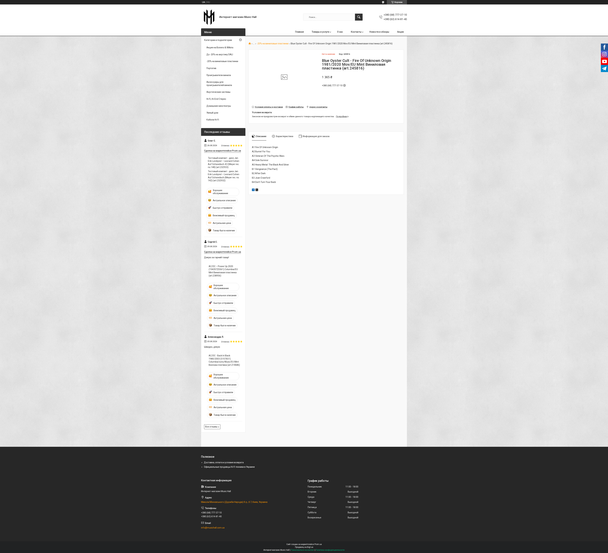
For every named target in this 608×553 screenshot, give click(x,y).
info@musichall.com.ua (213, 527)
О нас (340, 32)
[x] (257, 190)
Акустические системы (218, 92)
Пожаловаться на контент (302, 550)
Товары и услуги (320, 32)
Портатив (211, 68)
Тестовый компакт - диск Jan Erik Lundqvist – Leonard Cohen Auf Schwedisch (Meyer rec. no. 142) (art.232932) (223, 176)
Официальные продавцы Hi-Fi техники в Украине (229, 467)
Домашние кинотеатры (218, 106)
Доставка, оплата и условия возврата (224, 462)
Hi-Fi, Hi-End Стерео (216, 99)
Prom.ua (318, 544)
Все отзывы (211, 426)
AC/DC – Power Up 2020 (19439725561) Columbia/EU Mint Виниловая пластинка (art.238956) (223, 271)
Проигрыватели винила (218, 75)
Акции (400, 32)
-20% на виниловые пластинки (272, 43)
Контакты (356, 32)
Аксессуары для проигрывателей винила (219, 83)
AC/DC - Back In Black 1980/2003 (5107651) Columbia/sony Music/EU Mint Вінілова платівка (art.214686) (224, 360)
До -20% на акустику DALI (219, 54)
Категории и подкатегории (218, 40)
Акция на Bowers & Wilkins (219, 47)
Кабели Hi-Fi (212, 119)
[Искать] (359, 17)
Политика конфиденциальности (330, 550)
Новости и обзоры (379, 32)
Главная (299, 32)
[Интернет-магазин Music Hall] (209, 17)
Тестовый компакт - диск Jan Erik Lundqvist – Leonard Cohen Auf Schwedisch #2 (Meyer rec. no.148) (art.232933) (223, 163)
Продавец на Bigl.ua (304, 547)
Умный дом (212, 112)
